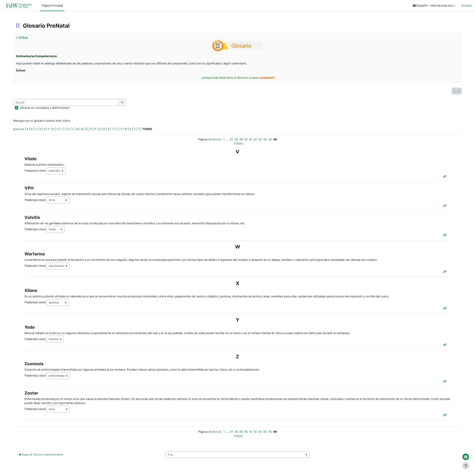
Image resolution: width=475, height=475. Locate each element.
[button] (434, 5)
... (458, 91)
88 (236, 139)
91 (250, 139)
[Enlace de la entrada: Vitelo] (445, 176)
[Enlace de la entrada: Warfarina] (445, 271)
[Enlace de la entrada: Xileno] (445, 308)
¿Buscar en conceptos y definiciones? (45, 107)
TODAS (238, 143)
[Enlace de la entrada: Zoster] (445, 415)
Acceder (466, 5)
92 (255, 139)
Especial (18, 129)
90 (246, 139)
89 (241, 139)
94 (265, 139)
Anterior (214, 139)
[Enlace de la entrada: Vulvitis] (445, 235)
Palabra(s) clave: (35, 170)
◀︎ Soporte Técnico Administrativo (40, 454)
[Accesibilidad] (465, 456)
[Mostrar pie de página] (465, 465)
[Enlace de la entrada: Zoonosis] (445, 381)
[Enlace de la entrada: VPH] (445, 206)
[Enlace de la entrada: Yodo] (445, 345)
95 (270, 139)
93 (260, 139)
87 (231, 139)
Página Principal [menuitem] (52, 5)
